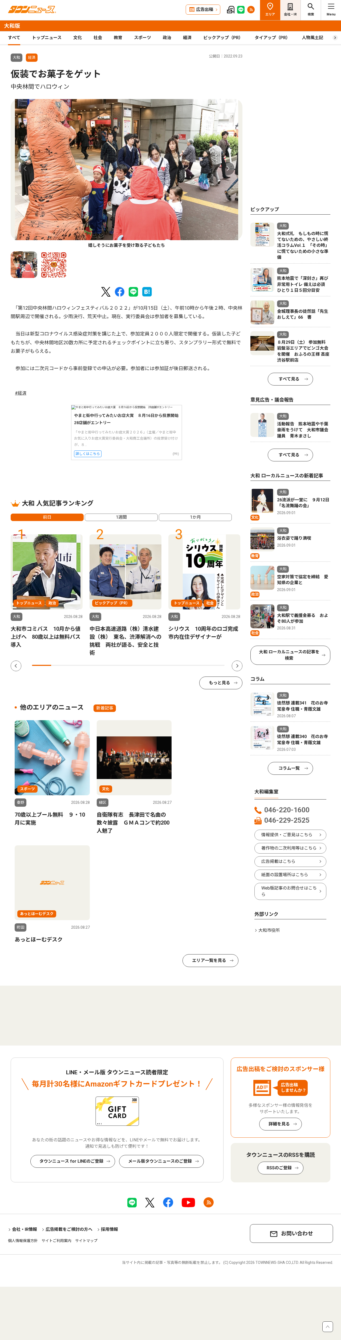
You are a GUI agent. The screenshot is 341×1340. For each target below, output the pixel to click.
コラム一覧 (289, 768)
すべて (14, 37)
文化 (77, 37)
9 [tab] (195, 665)
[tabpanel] (126, 174)
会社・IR (290, 14)
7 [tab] (157, 665)
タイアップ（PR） (272, 37)
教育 (118, 37)
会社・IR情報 (24, 1229)
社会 (98, 37)
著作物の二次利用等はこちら (289, 848)
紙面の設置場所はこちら (284, 874)
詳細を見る (279, 1123)
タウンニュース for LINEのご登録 (71, 1161)
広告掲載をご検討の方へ (69, 1229)
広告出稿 (204, 9)
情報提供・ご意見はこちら (286, 834)
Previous (25, 168)
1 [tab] (41, 665)
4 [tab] (99, 665)
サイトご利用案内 (56, 1241)
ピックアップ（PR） (223, 37)
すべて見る (289, 379)
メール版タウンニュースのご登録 (160, 1161)
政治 (167, 37)
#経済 (20, 393)
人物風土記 (312, 37)
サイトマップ (86, 1241)
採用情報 (109, 1229)
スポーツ (142, 37)
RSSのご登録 (279, 1167)
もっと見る (219, 682)
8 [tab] (176, 665)
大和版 (12, 26)
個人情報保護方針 (23, 1241)
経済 (187, 37)
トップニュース (47, 37)
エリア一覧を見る (209, 960)
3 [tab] (80, 665)
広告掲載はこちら (278, 861)
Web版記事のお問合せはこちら (289, 891)
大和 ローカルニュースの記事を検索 (289, 655)
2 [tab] (60, 665)
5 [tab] (118, 665)
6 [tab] (138, 665)
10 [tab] (215, 665)
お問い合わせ (297, 1233)
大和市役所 (269, 930)
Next (227, 168)
